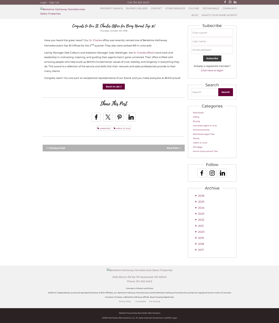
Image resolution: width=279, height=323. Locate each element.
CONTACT (156, 8)
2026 (201, 195)
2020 (201, 231)
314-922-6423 (141, 2)
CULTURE (193, 8)
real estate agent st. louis (205, 125)
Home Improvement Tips (205, 151)
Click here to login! (212, 70)
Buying (196, 121)
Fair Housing (154, 301)
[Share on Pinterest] (119, 117)
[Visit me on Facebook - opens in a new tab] (225, 2)
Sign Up (54, 2)
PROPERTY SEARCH (111, 8)
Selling (196, 117)
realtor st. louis (122, 128)
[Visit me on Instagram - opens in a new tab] (230, 2)
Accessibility (140, 301)
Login (43, 2)
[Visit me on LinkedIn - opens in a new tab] (235, 2)
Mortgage (197, 147)
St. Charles (95, 40)
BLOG (194, 15)
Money (196, 138)
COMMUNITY (229, 8)
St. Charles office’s (144, 52)
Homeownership (201, 130)
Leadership (104, 128)
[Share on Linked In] (131, 117)
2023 (201, 213)
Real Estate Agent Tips (204, 134)
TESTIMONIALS (210, 8)
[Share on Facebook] (96, 117)
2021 (201, 225)
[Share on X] (107, 117)
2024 (201, 207)
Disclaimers (157, 318)
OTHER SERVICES (175, 8)
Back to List (113, 86)
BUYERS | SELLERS (137, 8)
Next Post (173, 148)
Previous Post (57, 148)
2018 (201, 243)
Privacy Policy (125, 301)
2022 (201, 219)
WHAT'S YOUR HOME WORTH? (219, 15)
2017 (201, 249)
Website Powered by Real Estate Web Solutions (139, 313)
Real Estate (198, 112)
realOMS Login (170, 318)
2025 (201, 201)
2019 (201, 237)
